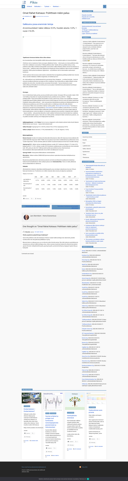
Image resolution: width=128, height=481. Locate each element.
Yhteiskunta (86, 157)
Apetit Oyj (84, 264)
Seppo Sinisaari (77, 449)
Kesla (83, 269)
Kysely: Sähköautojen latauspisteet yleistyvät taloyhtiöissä (95, 220)
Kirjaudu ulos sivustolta (88, 17)
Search (104, 6)
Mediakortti (43, 467)
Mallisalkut (37, 6)
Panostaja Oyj (85, 260)
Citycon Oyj (85, 370)
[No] (126, 479)
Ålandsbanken (86, 283)
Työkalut (46, 6)
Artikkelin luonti (86, 19)
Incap (83, 251)
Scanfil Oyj (85, 287)
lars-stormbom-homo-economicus (42, 16)
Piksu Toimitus (55, 455)
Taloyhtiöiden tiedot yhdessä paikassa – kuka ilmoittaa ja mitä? (96, 196)
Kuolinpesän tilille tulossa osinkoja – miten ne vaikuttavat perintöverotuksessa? (95, 227)
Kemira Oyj (85, 338)
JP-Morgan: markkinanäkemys (90, 30)
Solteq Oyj (84, 384)
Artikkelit (29, 6)
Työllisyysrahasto (86, 320)
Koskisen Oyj (85, 255)
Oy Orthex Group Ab (87, 310)
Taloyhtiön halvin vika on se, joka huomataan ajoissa (94, 214)
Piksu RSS (84, 467)
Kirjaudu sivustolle (87, 15)
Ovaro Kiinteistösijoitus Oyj (89, 379)
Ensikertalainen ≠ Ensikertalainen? (29, 410)
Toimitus (29, 467)
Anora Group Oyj (86, 278)
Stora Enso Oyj (86, 356)
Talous (84, 154)
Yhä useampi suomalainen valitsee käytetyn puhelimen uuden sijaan (95, 240)
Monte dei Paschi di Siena (62, 106)
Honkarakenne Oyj (87, 274)
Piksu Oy (24, 467)
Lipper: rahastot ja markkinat (89, 33)
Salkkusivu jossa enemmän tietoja (38, 24)
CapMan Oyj (85, 347)
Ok (88, 478)
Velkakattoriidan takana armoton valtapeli (36, 206)
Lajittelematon (86, 146)
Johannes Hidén (34, 440)
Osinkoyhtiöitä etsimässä (72, 417)
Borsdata (84, 28)
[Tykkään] (23, 19)
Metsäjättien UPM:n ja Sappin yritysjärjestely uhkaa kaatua (93, 202)
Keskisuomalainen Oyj (88, 365)
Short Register (86, 32)
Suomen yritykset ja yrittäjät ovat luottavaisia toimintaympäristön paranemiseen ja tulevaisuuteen (51, 421)
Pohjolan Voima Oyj (87, 329)
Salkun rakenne (87, 149)
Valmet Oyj (85, 301)
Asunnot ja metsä (87, 137)
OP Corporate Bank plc (88, 333)
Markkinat (56, 6)
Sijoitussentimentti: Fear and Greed (91, 26)
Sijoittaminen (86, 152)
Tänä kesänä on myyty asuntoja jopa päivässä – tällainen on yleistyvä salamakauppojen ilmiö (95, 183)
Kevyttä (85, 140)
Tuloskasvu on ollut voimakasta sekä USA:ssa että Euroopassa (93, 99)
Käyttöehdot (36, 467)
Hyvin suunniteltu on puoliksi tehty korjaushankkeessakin (95, 234)
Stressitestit (49, 108)
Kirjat (84, 143)
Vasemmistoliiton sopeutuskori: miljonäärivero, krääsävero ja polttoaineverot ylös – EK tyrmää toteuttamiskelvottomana (94, 174)
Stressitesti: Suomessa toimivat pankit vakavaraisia (67, 207)
